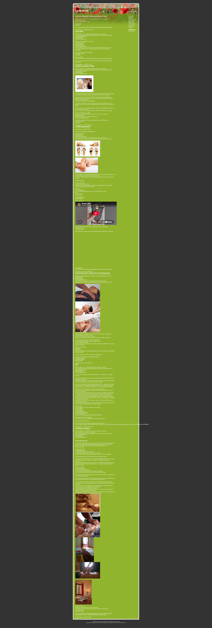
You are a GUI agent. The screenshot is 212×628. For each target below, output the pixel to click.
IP (113, 622)
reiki (76, 364)
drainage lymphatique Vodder (84, 66)
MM (101, 622)
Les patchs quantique (131, 16)
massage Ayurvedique (82, 428)
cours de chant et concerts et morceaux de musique (132, 25)
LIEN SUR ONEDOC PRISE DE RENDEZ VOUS (91, 16)
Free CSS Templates (95, 622)
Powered (105, 621)
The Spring (117, 621)
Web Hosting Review (122, 622)
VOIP (116, 622)
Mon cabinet (79, 31)
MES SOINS (131, 31)
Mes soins (130, 18)
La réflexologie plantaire (82, 126)
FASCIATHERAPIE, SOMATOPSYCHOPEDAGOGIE (92, 273)
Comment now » (79, 29)
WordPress (111, 621)
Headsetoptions (106, 622)
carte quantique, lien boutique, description (132, 21)
